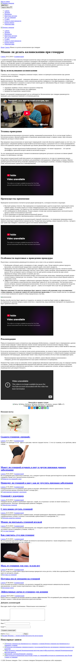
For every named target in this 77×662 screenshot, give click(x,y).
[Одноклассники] (32, 408)
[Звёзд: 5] (42, 404)
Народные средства (11, 16)
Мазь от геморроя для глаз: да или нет (20, 565)
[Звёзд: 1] (16, 404)
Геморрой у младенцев (12, 496)
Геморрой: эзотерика (25, 654)
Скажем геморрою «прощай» (15, 437)
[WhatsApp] (45, 408)
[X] (37, 408)
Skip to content (5, 1)
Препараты (8, 14)
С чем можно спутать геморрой (17, 509)
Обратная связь (9, 24)
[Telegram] (48, 408)
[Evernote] (40, 408)
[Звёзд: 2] (22, 404)
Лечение (7, 12)
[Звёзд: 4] (35, 404)
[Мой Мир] (34, 408)
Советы (7, 11)
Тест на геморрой (10, 17)
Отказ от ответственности (13, 21)
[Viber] (42, 408)
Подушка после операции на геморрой (20, 578)
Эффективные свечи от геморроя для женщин (24, 592)
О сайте (7, 19)
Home (2, 47)
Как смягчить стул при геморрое (17, 535)
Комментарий (5, 620)
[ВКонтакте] (29, 408)
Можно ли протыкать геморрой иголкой (21, 522)
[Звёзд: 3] (29, 404)
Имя (3, 623)
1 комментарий (19, 539)
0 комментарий (19, 56)
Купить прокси (9, 22)
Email (3, 627)
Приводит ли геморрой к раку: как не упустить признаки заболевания (37, 483)
